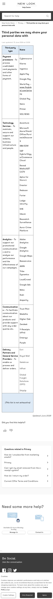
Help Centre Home (8, 23)
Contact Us (39, 532)
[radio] (5, 430)
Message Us (14, 532)
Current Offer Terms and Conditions (21, 481)
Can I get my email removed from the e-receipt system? (22, 469)
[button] (4, 3)
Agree (44, 595)
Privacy (20, 23)
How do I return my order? (16, 476)
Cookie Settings (8, 595)
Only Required (27, 595)
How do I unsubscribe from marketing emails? (21, 456)
